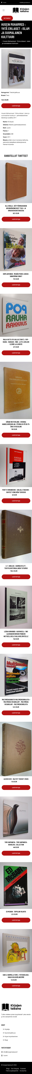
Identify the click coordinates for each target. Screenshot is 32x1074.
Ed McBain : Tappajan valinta (16, 911)
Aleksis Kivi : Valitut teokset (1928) (16, 779)
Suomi (4, 2)
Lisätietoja (16, 106)
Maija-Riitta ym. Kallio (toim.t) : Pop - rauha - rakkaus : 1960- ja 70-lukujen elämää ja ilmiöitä (16, 341)
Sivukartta (23, 1071)
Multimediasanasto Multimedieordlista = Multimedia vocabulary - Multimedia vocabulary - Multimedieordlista (16, 701)
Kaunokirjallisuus (10, 1033)
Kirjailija (7, 1029)
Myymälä (7, 18)
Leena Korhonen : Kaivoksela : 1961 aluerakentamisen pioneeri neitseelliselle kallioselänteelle (16, 633)
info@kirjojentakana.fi (25, 2)
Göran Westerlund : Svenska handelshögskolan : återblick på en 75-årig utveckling (16, 424)
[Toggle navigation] (3, 10)
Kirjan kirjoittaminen (11, 1036)
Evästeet (23, 1069)
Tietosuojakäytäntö (12, 1071)
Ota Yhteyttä (15, 1069)
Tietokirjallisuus (15, 92)
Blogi (6, 1040)
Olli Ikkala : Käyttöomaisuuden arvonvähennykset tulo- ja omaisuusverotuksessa (16, 208)
